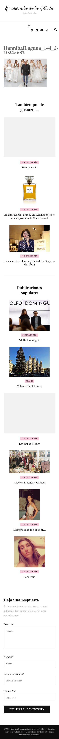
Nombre (8, 656)
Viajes (29, 381)
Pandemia (29, 576)
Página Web (10, 690)
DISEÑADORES (29, 335)
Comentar (9, 624)
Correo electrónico (14, 673)
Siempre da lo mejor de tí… (29, 529)
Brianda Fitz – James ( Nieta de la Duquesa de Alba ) (29, 262)
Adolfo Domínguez (29, 340)
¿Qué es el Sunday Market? (29, 482)
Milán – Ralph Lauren (29, 386)
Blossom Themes (47, 731)
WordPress (35, 734)
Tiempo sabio (29, 167)
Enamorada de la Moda (29, 8)
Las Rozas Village (29, 443)
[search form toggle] (55, 29)
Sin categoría (29, 162)
